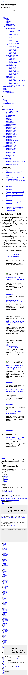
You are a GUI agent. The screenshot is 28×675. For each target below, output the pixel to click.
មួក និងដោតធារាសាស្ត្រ (10, 28)
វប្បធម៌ (7, 19)
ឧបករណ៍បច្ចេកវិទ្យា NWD (14, 64)
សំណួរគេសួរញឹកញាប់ (10, 92)
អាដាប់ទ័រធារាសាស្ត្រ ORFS (14, 50)
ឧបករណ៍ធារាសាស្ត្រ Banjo (14, 83)
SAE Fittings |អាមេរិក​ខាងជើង (12, 55)
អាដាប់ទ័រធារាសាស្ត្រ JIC (14, 49)
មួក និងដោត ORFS (13, 31)
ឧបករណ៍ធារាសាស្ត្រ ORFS (14, 70)
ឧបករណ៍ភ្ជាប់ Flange (13, 68)
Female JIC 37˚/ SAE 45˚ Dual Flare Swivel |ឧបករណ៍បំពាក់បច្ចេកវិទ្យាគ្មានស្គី (14, 367)
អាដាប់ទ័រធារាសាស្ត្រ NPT (14, 52)
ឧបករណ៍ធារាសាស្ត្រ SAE (14, 73)
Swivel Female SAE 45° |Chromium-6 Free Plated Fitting (15, 301)
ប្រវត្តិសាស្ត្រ (8, 21)
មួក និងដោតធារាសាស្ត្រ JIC (14, 34)
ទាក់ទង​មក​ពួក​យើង (7, 91)
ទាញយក (5, 89)
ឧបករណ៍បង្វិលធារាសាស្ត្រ (14, 79)
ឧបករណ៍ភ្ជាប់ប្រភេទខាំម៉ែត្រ (14, 61)
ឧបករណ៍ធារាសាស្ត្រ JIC (14, 74)
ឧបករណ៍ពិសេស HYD (10, 77)
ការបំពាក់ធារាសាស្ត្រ (10, 500)
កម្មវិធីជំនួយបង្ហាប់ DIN (13, 41)
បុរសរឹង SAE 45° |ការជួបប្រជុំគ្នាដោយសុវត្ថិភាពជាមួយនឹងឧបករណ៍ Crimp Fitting (15, 322)
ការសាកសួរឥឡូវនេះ (5, 474)
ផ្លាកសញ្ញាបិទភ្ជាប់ (12, 40)
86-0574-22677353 (7, 14)
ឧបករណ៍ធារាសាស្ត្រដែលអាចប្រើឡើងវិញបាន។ (15, 161)
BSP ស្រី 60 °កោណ (18, 498)
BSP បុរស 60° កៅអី (10, 498)
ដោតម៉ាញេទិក (11, 37)
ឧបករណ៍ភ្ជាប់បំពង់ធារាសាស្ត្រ (12, 65)
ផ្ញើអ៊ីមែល (2, 503)
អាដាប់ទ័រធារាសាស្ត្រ (10, 44)
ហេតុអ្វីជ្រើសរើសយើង (10, 25)
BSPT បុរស (16, 500)
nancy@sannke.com (7, 12)
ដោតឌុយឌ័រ (11, 35)
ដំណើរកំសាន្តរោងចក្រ (10, 24)
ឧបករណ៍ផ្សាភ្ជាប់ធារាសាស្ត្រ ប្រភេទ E (16, 30)
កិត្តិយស (7, 22)
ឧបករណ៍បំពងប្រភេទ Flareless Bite (16, 59)
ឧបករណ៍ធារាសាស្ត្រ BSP (14, 71)
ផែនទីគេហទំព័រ (4, 497)
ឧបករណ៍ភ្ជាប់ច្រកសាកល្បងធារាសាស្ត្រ (16, 85)
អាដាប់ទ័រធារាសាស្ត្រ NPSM (14, 53)
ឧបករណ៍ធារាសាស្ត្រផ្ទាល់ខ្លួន (9, 86)
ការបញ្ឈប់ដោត (12, 38)
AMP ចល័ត (10, 497)
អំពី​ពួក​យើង (5, 18)
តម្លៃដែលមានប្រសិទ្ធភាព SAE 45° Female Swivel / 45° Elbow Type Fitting (15, 279)
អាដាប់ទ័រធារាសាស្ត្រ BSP (14, 47)
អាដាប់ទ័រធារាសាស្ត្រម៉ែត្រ (14, 46)
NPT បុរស (3, 498)
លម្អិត (12, 271)
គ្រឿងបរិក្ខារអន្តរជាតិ (13, 62)
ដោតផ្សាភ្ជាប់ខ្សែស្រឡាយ (14, 43)
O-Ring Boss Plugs (13, 32)
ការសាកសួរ (8, 271)
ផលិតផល (5, 27)
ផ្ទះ (3, 16)
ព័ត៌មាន (4, 88)
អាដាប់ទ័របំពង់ (11, 56)
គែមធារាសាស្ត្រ (12, 58)
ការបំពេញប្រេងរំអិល (10, 76)
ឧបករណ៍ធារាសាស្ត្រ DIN (14, 67)
